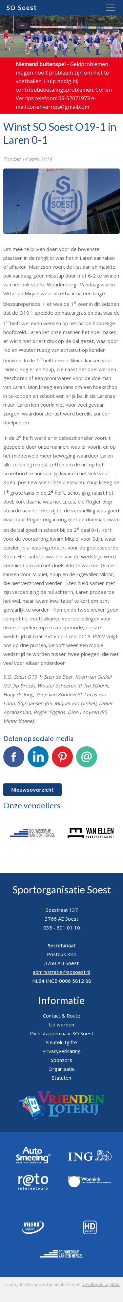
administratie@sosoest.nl (61, 972)
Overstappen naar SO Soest (61, 1033)
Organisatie (62, 1069)
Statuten (61, 1077)
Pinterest (62, 771)
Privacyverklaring (61, 1051)
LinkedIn (38, 771)
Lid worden (61, 1024)
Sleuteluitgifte (61, 1042)
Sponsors (61, 1060)
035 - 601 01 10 (61, 927)
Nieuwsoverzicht (32, 789)
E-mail (86, 771)
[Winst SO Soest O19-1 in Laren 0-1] (61, 235)
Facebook (14, 771)
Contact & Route (61, 1015)
